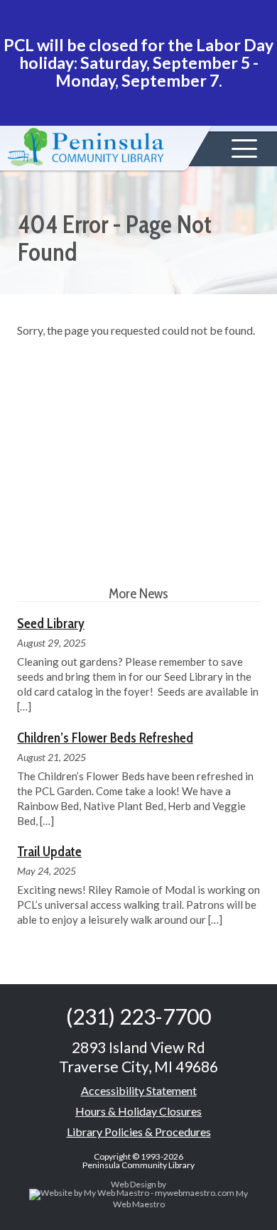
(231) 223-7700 (138, 1016)
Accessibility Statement (139, 1090)
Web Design (133, 1184)
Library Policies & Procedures (139, 1131)
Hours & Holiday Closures (138, 1111)
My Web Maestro (180, 1198)
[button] (244, 148)
